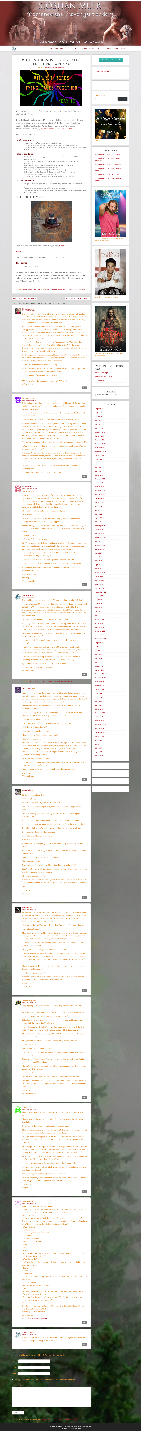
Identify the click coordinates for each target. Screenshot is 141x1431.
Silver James (26, 309)
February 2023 (100, 572)
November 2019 (100, 724)
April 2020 (98, 705)
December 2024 (100, 487)
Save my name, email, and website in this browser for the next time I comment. (44, 1379)
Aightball (25, 907)
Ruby (61, 1428)
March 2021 (99, 662)
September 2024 (100, 498)
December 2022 (100, 580)
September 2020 (100, 685)
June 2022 (98, 604)
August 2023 (99, 549)
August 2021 (99, 643)
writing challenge (80, 289)
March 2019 (99, 756)
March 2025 (99, 475)
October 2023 (99, 541)
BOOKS (74, 48)
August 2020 (99, 689)
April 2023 (98, 565)
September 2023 (100, 545)
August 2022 (99, 596)
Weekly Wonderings (101, 373)
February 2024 (100, 526)
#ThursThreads (27, 289)
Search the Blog (100, 95)
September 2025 (100, 451)
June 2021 (98, 650)
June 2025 (98, 463)
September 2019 (100, 732)
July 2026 (98, 412)
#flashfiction (49, 289)
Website (15, 1373)
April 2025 (98, 471)
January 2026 (99, 436)
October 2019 (99, 728)
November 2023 (100, 537)
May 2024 (98, 514)
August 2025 (99, 455)
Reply (84, 388)
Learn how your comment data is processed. (60, 1419)
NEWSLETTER (100, 48)
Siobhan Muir (60, 67)
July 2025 (98, 459)
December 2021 (100, 627)
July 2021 (98, 646)
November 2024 (100, 490)
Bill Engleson (26, 486)
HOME (51, 48)
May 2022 (98, 607)
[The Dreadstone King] (110, 351)
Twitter (18, 251)
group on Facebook (46, 128)
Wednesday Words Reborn (103, 376)
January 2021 (99, 670)
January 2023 (99, 576)
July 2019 (98, 740)
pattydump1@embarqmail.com (34, 1318)
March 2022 (99, 615)
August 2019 (99, 736)
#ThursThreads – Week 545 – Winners (25, 298)
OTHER (122, 48)
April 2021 (98, 658)
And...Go (122, 99)
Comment (16, 1385)
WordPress (78, 1428)
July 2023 (98, 553)
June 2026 (98, 416)
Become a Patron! (102, 71)
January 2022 (99, 623)
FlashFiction (36, 289)
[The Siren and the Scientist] (110, 295)
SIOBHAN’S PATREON (87, 48)
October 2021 (99, 635)
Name (15, 1361)
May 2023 (98, 561)
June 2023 (98, 557)
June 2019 (98, 744)
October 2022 (99, 588)
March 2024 (99, 522)
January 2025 (99, 483)
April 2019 (98, 752)
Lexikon (62, 245)
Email (15, 1367)
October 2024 (99, 494)
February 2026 (100, 432)
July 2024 (98, 506)
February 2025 (100, 479)
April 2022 (98, 611)
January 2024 (99, 529)
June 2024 (98, 510)
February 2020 (100, 713)
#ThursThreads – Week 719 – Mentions (108, 164)
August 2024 (99, 502)
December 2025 (100, 440)
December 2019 (100, 721)
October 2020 (99, 682)
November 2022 (100, 584)
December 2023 (100, 533)
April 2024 (98, 518)
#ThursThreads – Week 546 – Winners (77, 298)
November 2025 (100, 444)
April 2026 (98, 424)
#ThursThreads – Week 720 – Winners (107, 154)
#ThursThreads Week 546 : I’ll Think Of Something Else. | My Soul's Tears (51, 681)
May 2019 (98, 748)
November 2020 (100, 678)
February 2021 (100, 666)
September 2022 (100, 592)
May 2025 (98, 467)
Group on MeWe (67, 128)
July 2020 (98, 693)
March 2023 (99, 568)
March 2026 (99, 428)
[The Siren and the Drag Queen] (110, 236)
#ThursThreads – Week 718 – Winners (107, 174)
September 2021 (100, 639)
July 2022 (98, 600)
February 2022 (100, 619)
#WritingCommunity (68, 289)
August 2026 (99, 409)
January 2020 (99, 717)
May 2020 (98, 701)
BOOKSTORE (59, 48)
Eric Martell (26, 790)
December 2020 (100, 674)
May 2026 (98, 420)
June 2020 (98, 697)
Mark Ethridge (26, 688)
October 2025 (99, 448)
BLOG (67, 48)
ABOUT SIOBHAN (112, 48)
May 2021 (98, 654)
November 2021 (100, 631)
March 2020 (99, 709)
